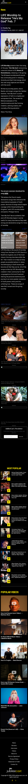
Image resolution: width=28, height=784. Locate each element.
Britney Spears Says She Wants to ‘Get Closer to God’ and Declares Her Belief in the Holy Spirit (19, 519)
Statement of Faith (14, 762)
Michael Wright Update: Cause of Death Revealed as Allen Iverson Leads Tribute (19, 474)
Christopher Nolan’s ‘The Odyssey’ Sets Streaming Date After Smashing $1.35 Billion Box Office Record (19, 531)
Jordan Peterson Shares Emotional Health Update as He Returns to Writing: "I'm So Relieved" (19, 542)
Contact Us (14, 764)
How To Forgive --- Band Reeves (11, 660)
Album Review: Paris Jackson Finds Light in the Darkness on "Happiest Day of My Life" (19, 565)
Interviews (14, 748)
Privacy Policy (14, 759)
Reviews (14, 745)
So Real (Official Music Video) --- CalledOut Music (11, 637)
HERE (6, 193)
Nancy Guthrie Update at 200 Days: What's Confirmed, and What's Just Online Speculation (19, 485)
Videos (14, 751)
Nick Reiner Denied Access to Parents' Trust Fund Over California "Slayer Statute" (19, 553)
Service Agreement (14, 756)
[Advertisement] (14, 458)
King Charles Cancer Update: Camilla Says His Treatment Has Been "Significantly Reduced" (19, 576)
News (14, 743)
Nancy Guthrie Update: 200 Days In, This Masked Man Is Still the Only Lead (19, 496)
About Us (14, 753)
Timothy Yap (6, 28)
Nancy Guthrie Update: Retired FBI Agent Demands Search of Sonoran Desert (19, 508)
